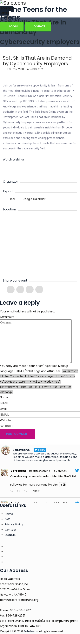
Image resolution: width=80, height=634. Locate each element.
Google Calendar (33, 199)
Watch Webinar (13, 159)
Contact (10, 530)
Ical (12, 199)
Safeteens (18, 471)
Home (9, 514)
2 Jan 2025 (60, 471)
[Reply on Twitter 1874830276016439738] (12, 491)
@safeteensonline (39, 471)
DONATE (39, 26)
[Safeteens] (40, 3)
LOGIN (13, 26)
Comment (7, 317)
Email (3, 409)
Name (4, 397)
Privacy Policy (14, 524)
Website (5, 420)
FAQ (7, 519)
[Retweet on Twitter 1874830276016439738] (19, 491)
